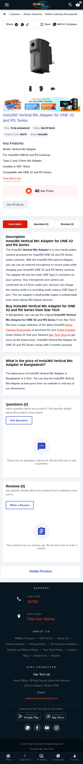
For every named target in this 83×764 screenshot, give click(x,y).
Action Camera (66, 329)
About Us (63, 638)
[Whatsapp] (27, 728)
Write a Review (19, 505)
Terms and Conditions (64, 644)
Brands (55, 655)
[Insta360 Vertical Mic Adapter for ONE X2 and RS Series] (41, 56)
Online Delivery (15, 644)
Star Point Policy (53, 649)
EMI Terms (46, 638)
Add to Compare (65, 24)
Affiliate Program (25, 638)
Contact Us (40, 655)
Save (45, 24)
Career (72, 649)
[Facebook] (37, 728)
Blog (26, 655)
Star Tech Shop (58, 334)
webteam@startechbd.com (41, 698)
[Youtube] (47, 728)
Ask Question (19, 420)
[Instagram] (56, 728)
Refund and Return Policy (22, 649)
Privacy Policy (37, 644)
